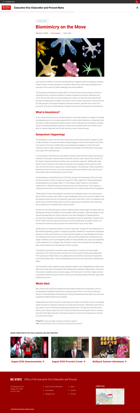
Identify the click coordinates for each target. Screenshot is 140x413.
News (72, 387)
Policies (73, 394)
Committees (49, 390)
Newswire (67, 321)
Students (74, 321)
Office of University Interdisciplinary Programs (67, 323)
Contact (73, 390)
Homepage (59, 321)
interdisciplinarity (45, 323)
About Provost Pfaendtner (53, 387)
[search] (137, 1)
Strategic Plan (50, 394)
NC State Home (10, 1)
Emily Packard (55, 33)
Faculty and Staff (49, 321)
